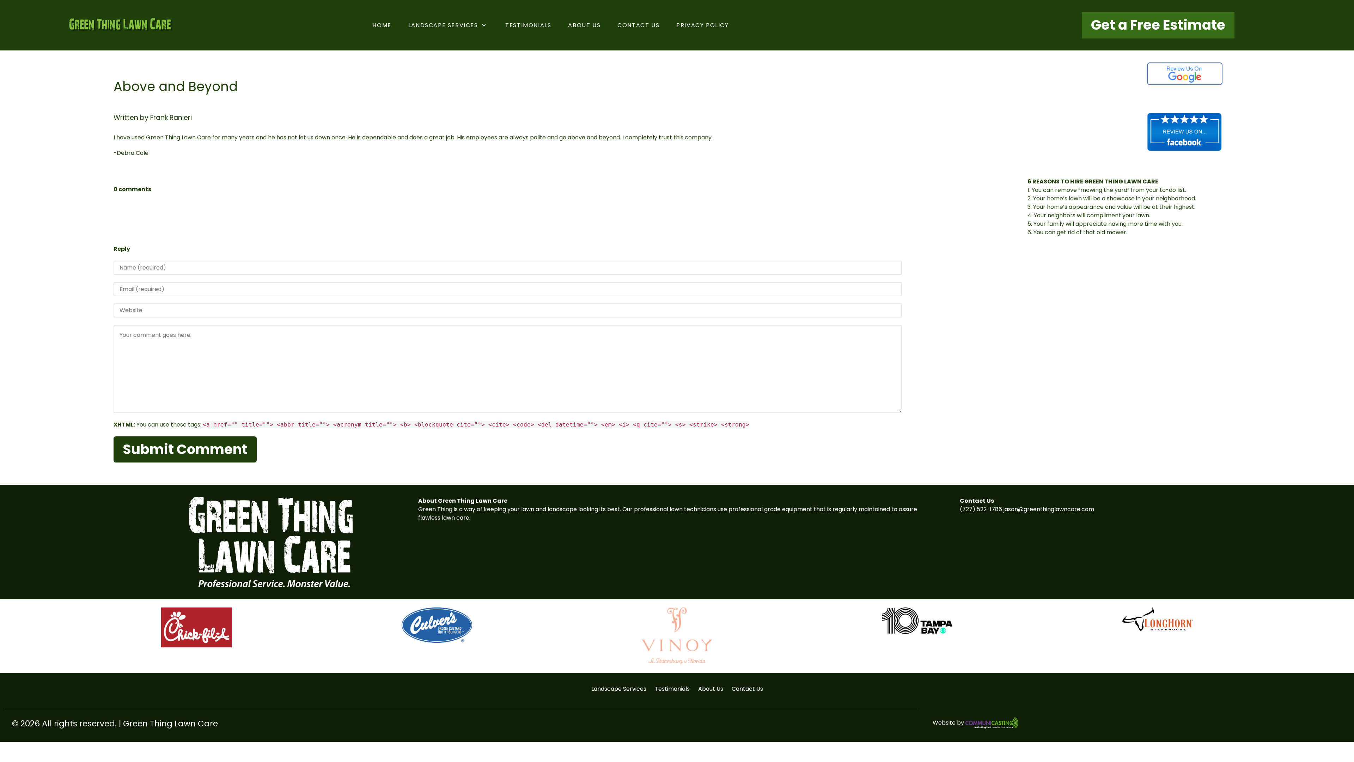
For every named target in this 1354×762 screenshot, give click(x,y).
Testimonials (672, 689)
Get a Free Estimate (1158, 25)
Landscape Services (618, 689)
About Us (710, 689)
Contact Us (747, 689)
